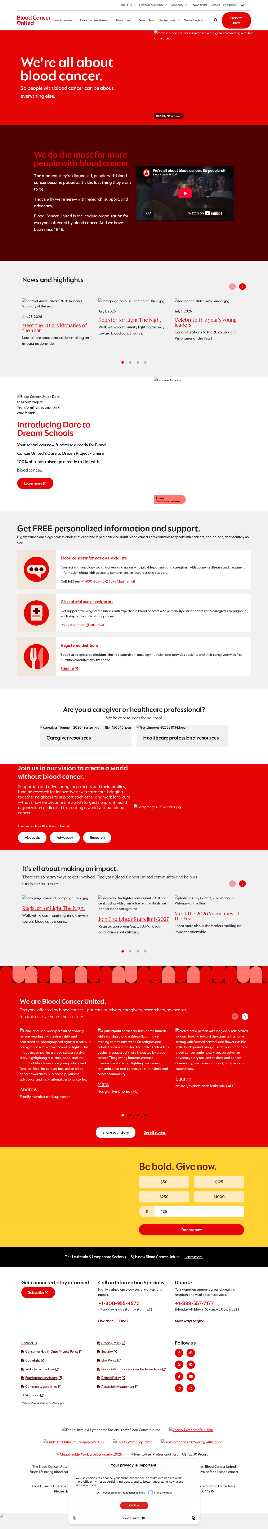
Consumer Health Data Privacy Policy (51, 1351)
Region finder (199, 5)
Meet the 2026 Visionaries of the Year (54, 327)
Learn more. (193, 1256)
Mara (103, 1084)
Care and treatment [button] (94, 20)
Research (97, 837)
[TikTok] (179, 1376)
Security (107, 1351)
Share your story (115, 1132)
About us (126, 5)
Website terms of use (39, 1369)
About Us (32, 837)
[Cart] (242, 5)
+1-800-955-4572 (94, 581)
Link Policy (108, 1360)
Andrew (28, 1089)
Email (130, 581)
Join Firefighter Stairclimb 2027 (133, 919)
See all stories (155, 1132)
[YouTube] (191, 1376)
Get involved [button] (167, 20)
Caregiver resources (68, 737)
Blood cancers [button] (62, 20)
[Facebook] (179, 1353)
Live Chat (117, 581)
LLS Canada (30, 1395)
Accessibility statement (117, 1386)
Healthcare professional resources (181, 737)
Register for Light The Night (129, 320)
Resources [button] (123, 20)
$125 (219, 1181)
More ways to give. (190, 1321)
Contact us (29, 1343)
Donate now (236, 20)
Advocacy (177, 5)
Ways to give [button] (193, 20)
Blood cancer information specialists (94, 558)
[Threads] (179, 1388)
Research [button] (144, 20)
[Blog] (191, 1388)
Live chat (105, 1321)
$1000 (219, 1196)
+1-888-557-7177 (194, 1303)
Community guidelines (41, 1386)
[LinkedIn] (191, 1364)
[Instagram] (191, 1353)
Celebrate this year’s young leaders (206, 322)
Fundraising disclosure (41, 1378)
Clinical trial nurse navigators (87, 601)
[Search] (215, 20)
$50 (164, 1181)
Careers (215, 5)
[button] (242, 286)
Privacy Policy (111, 1343)
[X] (179, 1364)
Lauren (183, 1079)
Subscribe (36, 1292)
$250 (164, 1196)
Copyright (32, 1360)
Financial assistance (151, 5)
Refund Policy (111, 1378)
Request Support (73, 625)
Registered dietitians (80, 645)
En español (229, 5)
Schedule (67, 668)
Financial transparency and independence (131, 1369)
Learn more (33, 483)
